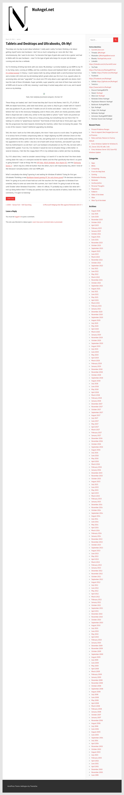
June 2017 (95, 421)
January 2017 (96, 435)
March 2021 (95, 303)
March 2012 (95, 597)
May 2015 (94, 490)
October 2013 (96, 545)
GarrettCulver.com (97, 50)
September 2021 (97, 286)
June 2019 (95, 352)
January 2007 (96, 717)
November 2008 (97, 683)
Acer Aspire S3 (61, 163)
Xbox (93, 197)
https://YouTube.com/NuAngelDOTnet (102, 70)
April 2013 (95, 559)
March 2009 (95, 671)
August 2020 (95, 320)
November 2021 (97, 280)
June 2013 (95, 553)
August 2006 (95, 723)
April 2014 (95, 527)
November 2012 (97, 574)
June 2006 (95, 729)
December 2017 (96, 404)
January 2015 (96, 502)
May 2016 (94, 458)
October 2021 (96, 283)
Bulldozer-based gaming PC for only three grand (45, 177)
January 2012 (96, 602)
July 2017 (94, 418)
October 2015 (96, 479)
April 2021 (95, 300)
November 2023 (97, 243)
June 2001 (95, 763)
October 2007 (96, 715)
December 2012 (96, 571)
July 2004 (94, 740)
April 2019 (95, 358)
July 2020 (94, 323)
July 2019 (94, 349)
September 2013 (97, 548)
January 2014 (96, 536)
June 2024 (95, 240)
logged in (18, 217)
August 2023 (95, 251)
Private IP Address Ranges (100, 129)
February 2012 (96, 599)
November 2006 (97, 720)
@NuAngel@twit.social (107, 55)
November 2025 (97, 219)
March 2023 (95, 257)
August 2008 (95, 692)
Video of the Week (97, 195)
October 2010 (96, 620)
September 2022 (97, 266)
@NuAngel (101, 53)
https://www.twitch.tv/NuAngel (100, 87)
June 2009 (95, 663)
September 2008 (97, 689)
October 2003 (96, 749)
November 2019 (97, 337)
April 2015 (95, 493)
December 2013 (96, 539)
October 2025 (96, 222)
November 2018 (97, 372)
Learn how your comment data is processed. (47, 222)
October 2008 (96, 686)
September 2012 (97, 579)
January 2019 (96, 366)
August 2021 (95, 289)
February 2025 (96, 228)
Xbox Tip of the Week (98, 200)
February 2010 (96, 640)
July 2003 (94, 755)
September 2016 (97, 447)
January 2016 (96, 470)
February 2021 (96, 306)
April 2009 (95, 669)
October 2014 (96, 510)
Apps (93, 163)
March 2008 (95, 706)
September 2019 (97, 343)
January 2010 (96, 643)
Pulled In (94, 192)
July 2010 (94, 628)
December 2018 (96, 369)
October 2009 (96, 651)
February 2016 (96, 467)
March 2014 (95, 530)
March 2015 (95, 496)
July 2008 (94, 694)
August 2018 (95, 381)
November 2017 (97, 407)
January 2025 (96, 231)
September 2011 (97, 608)
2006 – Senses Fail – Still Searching (19, 205)
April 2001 (95, 766)
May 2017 (94, 424)
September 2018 (97, 378)
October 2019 (96, 340)
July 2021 (94, 291)
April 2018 (95, 392)
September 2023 (97, 248)
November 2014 (97, 507)
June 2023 (95, 254)
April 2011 (95, 611)
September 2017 (97, 412)
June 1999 (94, 775)
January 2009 (96, 677)
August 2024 (95, 237)
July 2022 (94, 268)
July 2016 (94, 453)
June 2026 (95, 217)
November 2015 (97, 476)
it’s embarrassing (12, 73)
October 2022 (96, 263)
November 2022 (97, 260)
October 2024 (96, 234)
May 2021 (94, 297)
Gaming (94, 174)
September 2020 (97, 317)
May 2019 (94, 355)
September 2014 (97, 513)
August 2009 (95, 657)
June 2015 (95, 487)
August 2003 (95, 752)
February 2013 (96, 565)
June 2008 (95, 697)
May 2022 (94, 274)
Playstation (95, 189)
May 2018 (94, 389)
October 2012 (96, 576)
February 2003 (96, 758)
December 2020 (96, 312)
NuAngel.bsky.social (104, 58)
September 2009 (97, 654)
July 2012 (94, 585)
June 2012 (95, 588)
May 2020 (94, 326)
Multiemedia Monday (98, 177)
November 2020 (97, 314)
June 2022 (95, 271)
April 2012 (95, 594)
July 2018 (94, 384)
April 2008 (95, 703)
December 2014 (96, 504)
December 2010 (96, 614)
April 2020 (95, 329)
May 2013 (94, 556)
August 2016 (95, 450)
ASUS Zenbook (49, 163)
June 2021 (95, 294)
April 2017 (95, 427)
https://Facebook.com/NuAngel (100, 79)
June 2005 (95, 735)
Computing (10, 199)
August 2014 (95, 516)
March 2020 (95, 332)
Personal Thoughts (97, 186)
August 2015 (95, 481)
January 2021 (96, 309)
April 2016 (95, 461)
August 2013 (95, 551)
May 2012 (94, 591)
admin (19, 39)
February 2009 (96, 674)
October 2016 (96, 444)
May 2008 (95, 700)
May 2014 (94, 525)
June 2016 (95, 455)
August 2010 (95, 625)
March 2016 (95, 464)
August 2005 (95, 732)
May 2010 (94, 634)
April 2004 (95, 743)
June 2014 (95, 522)
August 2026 (95, 211)
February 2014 (96, 533)
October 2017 (96, 409)
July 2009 (94, 660)
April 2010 (95, 637)
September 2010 (97, 623)
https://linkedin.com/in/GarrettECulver (102, 64)
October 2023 (96, 245)
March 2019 (95, 360)
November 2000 (97, 772)
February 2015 (96, 499)
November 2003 (97, 746)
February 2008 (96, 709)
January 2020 (96, 335)
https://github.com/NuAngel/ (107, 81)
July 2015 (94, 484)
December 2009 (96, 646)
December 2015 (96, 473)
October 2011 (96, 605)
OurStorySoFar (96, 183)
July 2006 (94, 726)
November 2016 (97, 441)
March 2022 (95, 277)
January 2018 (96, 401)
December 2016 (96, 438)
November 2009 (97, 648)
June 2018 (95, 386)
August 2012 (95, 582)
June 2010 (95, 631)
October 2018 (96, 375)
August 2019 (95, 346)
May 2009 (94, 666)
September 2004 (97, 738)
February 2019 (96, 363)
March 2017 (95, 430)
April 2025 (95, 225)
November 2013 (97, 542)
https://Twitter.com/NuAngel (107, 73)
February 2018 (96, 398)
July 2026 (94, 214)
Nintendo (94, 180)
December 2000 (96, 769)
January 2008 (96, 712)
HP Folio (40, 163)
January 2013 (96, 568)
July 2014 (94, 519)
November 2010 (97, 617)
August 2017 (95, 415)
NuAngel (100, 93)
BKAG (93, 166)
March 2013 (95, 562)
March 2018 (95, 395)
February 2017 (96, 432)
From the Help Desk (98, 171)
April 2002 (95, 761)
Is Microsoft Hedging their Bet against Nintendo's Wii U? (62, 205)
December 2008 (96, 680)
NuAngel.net (43, 9)
